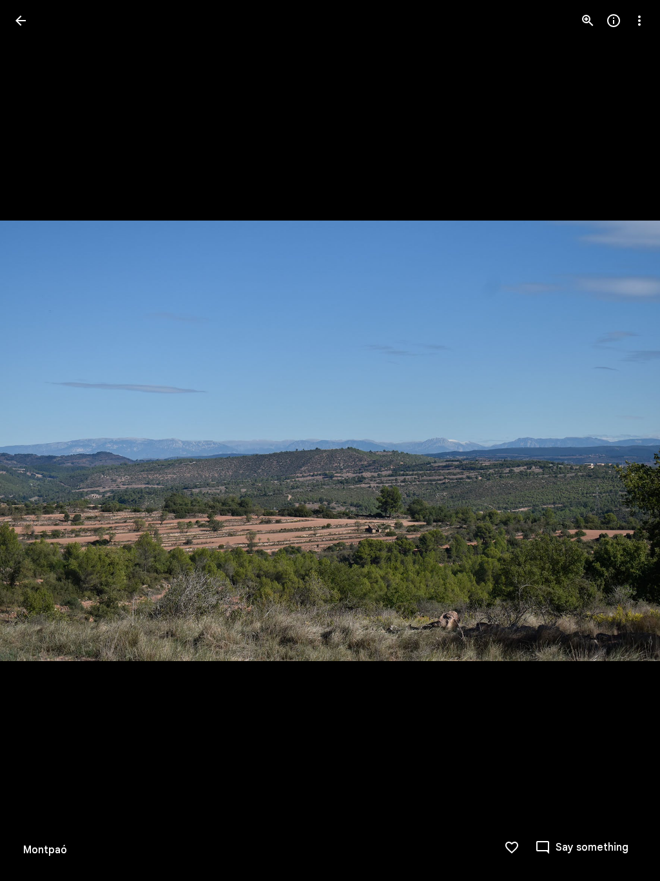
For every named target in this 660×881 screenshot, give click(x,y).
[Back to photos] (20, 20)
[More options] (639, 21)
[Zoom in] (588, 21)
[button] (36, 440)
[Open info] (613, 21)
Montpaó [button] (45, 850)
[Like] (511, 847)
